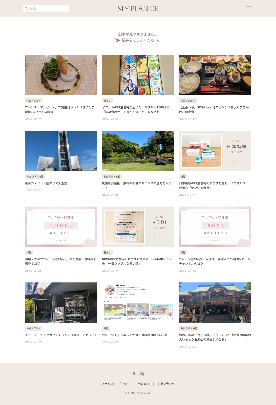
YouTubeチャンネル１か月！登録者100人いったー (136, 335)
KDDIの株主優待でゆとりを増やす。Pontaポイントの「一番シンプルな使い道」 (137, 261)
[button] (249, 9)
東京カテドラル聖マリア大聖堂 (46, 183)
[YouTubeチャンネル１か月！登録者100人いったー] (138, 302)
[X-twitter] (134, 373)
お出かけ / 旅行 (34, 176)
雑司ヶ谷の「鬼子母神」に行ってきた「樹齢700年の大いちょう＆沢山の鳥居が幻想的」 (215, 337)
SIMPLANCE (138, 8)
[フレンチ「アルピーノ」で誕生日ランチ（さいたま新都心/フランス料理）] (61, 75)
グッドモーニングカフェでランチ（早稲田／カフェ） (61, 335)
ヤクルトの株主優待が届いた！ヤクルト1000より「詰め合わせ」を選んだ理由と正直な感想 (136, 109)
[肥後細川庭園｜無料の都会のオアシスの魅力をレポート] (138, 151)
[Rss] (142, 373)
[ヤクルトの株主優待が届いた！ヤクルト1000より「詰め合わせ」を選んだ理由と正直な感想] (138, 75)
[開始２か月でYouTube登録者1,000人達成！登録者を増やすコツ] (61, 227)
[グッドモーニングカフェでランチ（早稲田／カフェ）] (61, 302)
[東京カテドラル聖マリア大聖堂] (61, 151)
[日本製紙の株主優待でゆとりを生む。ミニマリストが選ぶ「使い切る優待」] (215, 151)
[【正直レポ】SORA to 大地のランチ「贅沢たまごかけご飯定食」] (215, 75)
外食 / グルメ (33, 100)
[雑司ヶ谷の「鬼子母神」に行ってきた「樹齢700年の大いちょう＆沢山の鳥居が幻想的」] (215, 302)
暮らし (107, 100)
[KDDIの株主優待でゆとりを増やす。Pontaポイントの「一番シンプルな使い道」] (138, 227)
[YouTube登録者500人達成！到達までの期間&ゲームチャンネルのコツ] (215, 227)
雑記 (183, 176)
